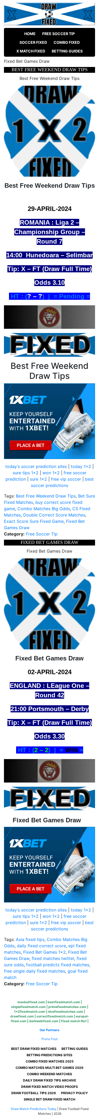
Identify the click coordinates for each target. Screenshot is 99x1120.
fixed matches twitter (53, 958)
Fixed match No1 (74, 1021)
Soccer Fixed (33, 42)
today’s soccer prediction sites (36, 466)
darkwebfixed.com (43, 1021)
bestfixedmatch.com (64, 1002)
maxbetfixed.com (31, 1002)
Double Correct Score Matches (54, 515)
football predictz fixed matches (57, 964)
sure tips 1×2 (26, 472)
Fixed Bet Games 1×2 (44, 952)
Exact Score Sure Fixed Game (34, 521)
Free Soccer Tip (58, 33)
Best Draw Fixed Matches (33, 1049)
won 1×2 (51, 472)
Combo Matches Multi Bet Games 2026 (49, 1068)
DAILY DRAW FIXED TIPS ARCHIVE (49, 1080)
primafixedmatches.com (67, 1007)
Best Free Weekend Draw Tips (46, 496)
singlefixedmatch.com (28, 1007)
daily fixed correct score (41, 945)
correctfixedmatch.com (54, 1016)
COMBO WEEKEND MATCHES (49, 1074)
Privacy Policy (74, 1093)
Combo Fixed (67, 42)
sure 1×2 (38, 479)
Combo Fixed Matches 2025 (50, 1061)
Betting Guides (67, 51)
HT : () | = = (49, 750)
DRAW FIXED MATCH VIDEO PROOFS (49, 1087)
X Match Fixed (30, 51)
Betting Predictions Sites (49, 1055)
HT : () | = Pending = (49, 296)
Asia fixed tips (30, 939)
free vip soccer (66, 479)
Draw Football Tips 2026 (33, 1093)
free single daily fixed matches (34, 971)
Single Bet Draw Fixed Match (49, 1099)
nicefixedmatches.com (65, 1011)
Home (30, 33)
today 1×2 (81, 466)
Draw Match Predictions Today (33, 1109)
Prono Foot (49, 1039)
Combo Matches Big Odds (43, 508)
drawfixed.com (22, 1016)
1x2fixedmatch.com (29, 1011)
